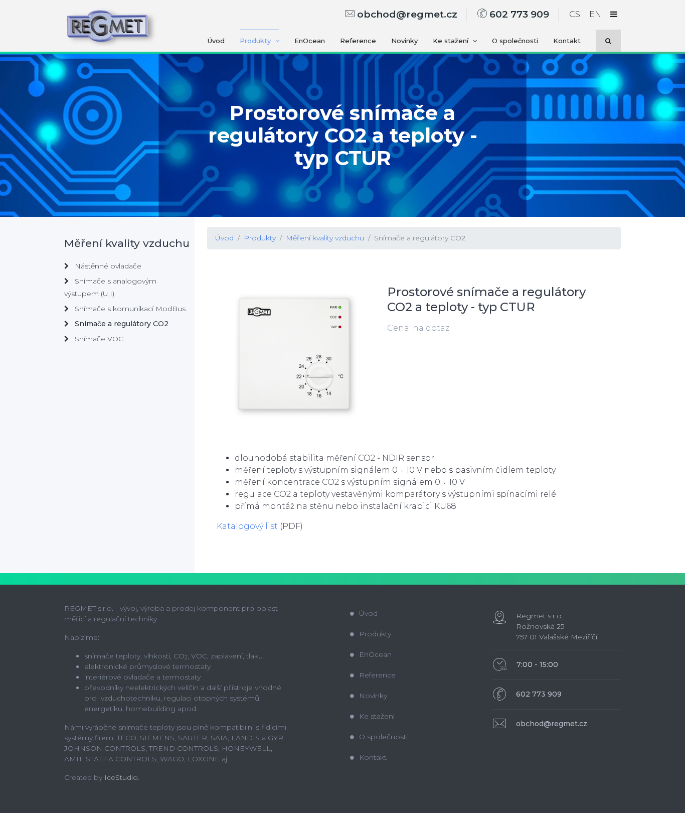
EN (595, 14)
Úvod (216, 41)
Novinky (404, 41)
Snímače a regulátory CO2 (419, 237)
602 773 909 (518, 14)
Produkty (256, 41)
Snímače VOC (98, 338)
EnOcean (309, 41)
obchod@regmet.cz (406, 14)
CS (574, 14)
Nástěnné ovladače (107, 265)
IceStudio (121, 777)
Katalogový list (247, 526)
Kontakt (567, 41)
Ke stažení (451, 41)
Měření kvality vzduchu (325, 237)
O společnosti (515, 41)
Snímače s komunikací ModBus (129, 308)
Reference (358, 41)
